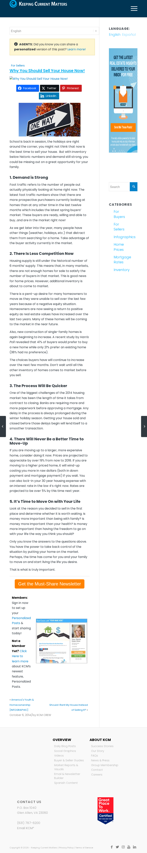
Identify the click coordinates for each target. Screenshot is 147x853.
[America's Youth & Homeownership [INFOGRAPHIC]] (3, 426)
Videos (59, 755)
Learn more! (76, 49)
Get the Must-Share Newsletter (49, 583)
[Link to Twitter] (117, 847)
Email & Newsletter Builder (67, 776)
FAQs (94, 755)
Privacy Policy (66, 847)
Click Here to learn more (20, 656)
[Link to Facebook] (111, 847)
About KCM (100, 739)
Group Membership (104, 765)
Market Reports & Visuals (66, 767)
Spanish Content (66, 783)
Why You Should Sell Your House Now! (47, 70)
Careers (96, 775)
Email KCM (25, 828)
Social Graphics (65, 751)
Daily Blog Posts (65, 746)
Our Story (97, 751)
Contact (97, 770)
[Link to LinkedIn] (134, 847)
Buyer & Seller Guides (69, 760)
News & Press (100, 760)
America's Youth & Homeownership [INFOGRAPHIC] (22, 705)
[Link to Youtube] (129, 847)
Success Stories (102, 746)
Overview (62, 739)
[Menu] (132, 8)
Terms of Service (84, 847)
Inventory (118, 269)
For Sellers (18, 65)
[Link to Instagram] (123, 847)
